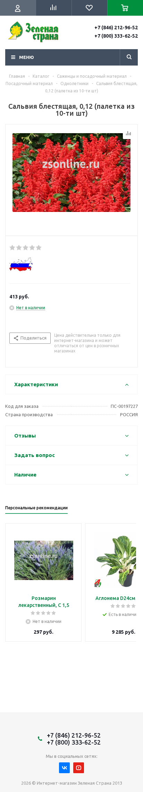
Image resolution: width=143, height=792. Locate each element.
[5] (39, 248)
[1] (12, 248)
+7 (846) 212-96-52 (116, 27)
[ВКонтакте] (64, 767)
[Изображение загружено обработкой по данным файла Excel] (71, 178)
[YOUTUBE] (78, 767)
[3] (26, 248)
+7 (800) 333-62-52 (116, 35)
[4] (32, 248)
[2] (19, 248)
